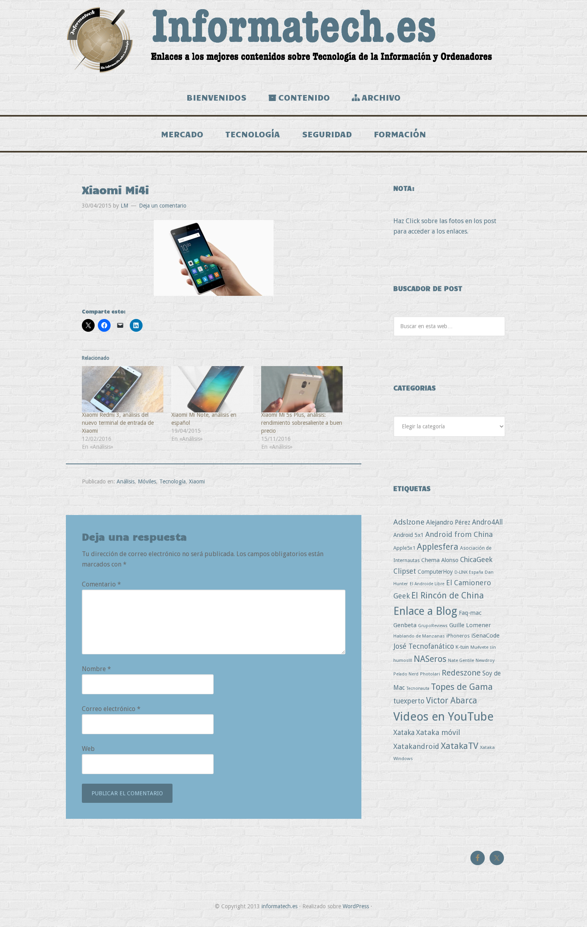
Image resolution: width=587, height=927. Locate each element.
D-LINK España (468, 572)
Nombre (96, 669)
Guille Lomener (470, 625)
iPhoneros (458, 636)
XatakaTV (459, 746)
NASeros (430, 659)
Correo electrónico (111, 709)
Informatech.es (293, 40)
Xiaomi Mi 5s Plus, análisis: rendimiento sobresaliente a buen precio (301, 423)
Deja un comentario (162, 205)
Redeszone (461, 672)
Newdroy (485, 660)
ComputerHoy (435, 571)
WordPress (356, 906)
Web (88, 749)
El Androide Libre (427, 583)
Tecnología (172, 481)
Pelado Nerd (405, 674)
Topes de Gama (462, 686)
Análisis (126, 481)
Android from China (459, 534)
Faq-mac (470, 612)
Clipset (404, 571)
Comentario (101, 584)
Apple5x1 (404, 548)
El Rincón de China (447, 595)
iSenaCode (485, 635)
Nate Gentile (461, 660)
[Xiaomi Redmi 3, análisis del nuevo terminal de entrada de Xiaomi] (122, 389)
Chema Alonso (439, 560)
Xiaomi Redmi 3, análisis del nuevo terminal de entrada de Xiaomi (118, 423)
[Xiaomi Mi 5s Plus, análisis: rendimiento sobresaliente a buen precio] (302, 389)
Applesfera (437, 547)
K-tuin (462, 647)
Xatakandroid (416, 746)
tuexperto (408, 701)
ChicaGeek (476, 560)
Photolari (430, 674)
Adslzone (408, 522)
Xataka (403, 732)
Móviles (147, 481)
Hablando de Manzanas (419, 636)
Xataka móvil (438, 732)
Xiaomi (197, 481)
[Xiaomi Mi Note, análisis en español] (212, 389)
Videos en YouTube (443, 716)
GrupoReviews (433, 625)
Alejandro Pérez (448, 522)
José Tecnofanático (423, 646)
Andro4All (487, 522)
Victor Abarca (451, 700)
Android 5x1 (408, 534)
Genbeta (404, 625)
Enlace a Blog (425, 611)
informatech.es (279, 906)
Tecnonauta (418, 688)
